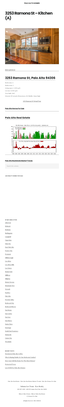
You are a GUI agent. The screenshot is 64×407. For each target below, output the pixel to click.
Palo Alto (8, 296)
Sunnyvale (8, 334)
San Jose (7, 317)
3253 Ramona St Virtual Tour (32, 101)
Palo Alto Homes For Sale (14, 108)
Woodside (8, 341)
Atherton (8, 222)
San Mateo (8, 320)
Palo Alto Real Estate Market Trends (18, 161)
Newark (7, 289)
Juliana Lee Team (27, 386)
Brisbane (8, 229)
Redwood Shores (10, 306)
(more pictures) (10, 69)
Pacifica (7, 292)
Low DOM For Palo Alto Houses (15, 368)
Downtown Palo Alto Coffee (14, 354)
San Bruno (8, 310)
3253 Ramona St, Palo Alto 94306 (30, 78)
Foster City (8, 250)
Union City (8, 338)
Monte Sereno (9, 282)
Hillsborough (9, 257)
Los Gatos (8, 268)
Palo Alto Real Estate (17, 117)
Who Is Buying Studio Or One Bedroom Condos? (20, 357)
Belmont (7, 226)
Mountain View (10, 285)
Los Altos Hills (9, 264)
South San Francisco (11, 331)
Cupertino (8, 240)
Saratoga (8, 327)
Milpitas (7, 278)
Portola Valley (9, 299)
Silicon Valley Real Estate (38, 394)
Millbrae (7, 275)
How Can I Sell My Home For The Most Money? (20, 361)
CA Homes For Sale (32, 396)
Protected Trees (10, 364)
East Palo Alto (9, 247)
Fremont (8, 254)
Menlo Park (8, 271)
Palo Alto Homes (32, 3)
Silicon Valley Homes (24, 394)
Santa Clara (8, 324)
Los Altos (8, 261)
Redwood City (9, 303)
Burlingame (8, 233)
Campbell (8, 236)
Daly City (8, 243)
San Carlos (8, 313)
